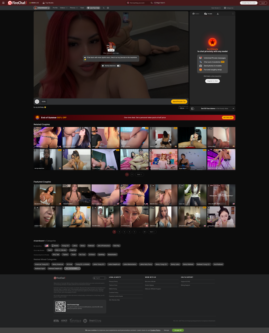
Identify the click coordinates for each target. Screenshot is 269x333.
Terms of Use (113, 285)
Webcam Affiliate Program (153, 289)
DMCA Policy (113, 289)
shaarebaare (39, 241)
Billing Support (185, 285)
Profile (55, 8)
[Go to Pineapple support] (85, 321)
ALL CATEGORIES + (72, 268)
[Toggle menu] (3, 3)
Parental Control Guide (116, 296)
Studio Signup (149, 285)
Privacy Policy (113, 281)
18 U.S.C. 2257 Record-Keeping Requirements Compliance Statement (194, 321)
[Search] (151, 2)
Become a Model (150, 281)
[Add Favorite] (37, 101)
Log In (263, 3)
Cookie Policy (155, 330)
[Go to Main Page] (17, 3)
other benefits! (216, 76)
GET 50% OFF (227, 117)
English (98, 278)
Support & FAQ (185, 281)
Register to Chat (212, 81)
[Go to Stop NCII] (95, 321)
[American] (47, 245)
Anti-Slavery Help (114, 300)
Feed (82, 8)
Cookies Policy (113, 292)
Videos (63, 8)
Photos (74, 8)
